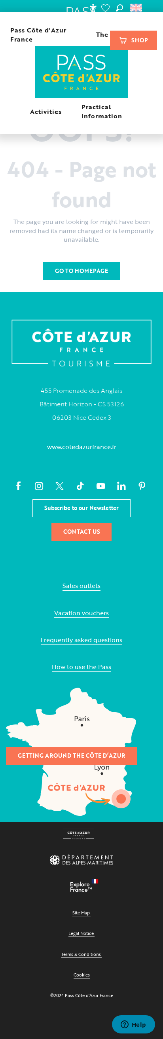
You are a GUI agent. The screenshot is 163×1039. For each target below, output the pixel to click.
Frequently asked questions (81, 640)
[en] (136, 8)
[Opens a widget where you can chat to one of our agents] (133, 1025)
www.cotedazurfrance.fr (81, 446)
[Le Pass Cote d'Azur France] (81, 73)
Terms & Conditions (81, 954)
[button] (119, 8)
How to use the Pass (81, 666)
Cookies (82, 974)
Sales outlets (81, 585)
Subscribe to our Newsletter (81, 508)
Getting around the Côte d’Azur (71, 755)
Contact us (81, 531)
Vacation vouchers (81, 613)
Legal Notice (81, 933)
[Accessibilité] (93, 8)
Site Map (81, 912)
